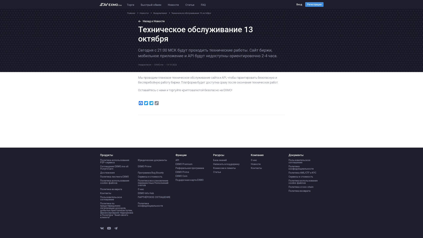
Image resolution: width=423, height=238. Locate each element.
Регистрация (314, 4)
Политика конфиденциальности (150, 204)
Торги (130, 4)
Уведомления (144, 64)
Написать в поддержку (226, 164)
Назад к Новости (154, 21)
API (177, 160)
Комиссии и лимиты (224, 168)
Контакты (105, 193)
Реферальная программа (189, 168)
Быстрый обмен (151, 4)
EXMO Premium (183, 164)
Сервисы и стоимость (150, 177)
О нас (141, 189)
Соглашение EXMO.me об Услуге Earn (114, 167)
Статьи (189, 4)
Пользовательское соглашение (111, 198)
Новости (173, 4)
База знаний (220, 160)
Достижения (107, 173)
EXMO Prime (144, 166)
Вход (299, 4)
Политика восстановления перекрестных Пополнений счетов (153, 182)
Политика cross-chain (300, 187)
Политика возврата (111, 189)
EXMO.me (158, 64)
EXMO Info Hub (146, 193)
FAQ (203, 4)
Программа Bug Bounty (151, 173)
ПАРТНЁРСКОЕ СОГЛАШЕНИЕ (154, 197)
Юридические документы (152, 160)
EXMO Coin (181, 176)
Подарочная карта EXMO (189, 180)
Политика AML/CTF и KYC (302, 173)
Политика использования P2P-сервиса (114, 161)
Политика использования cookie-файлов (114, 181)
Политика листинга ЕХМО (114, 177)
